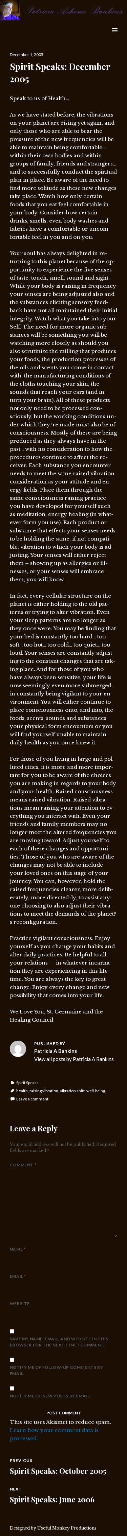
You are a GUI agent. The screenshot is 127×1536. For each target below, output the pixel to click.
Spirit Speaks (27, 1082)
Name (18, 1249)
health (22, 1090)
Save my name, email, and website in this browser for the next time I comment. (59, 1341)
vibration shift (72, 1090)
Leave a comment (32, 1098)
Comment (23, 1164)
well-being (95, 1090)
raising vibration (43, 1090)
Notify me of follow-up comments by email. (56, 1370)
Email (18, 1276)
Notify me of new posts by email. (50, 1395)
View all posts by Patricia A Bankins (74, 1059)
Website (20, 1303)
